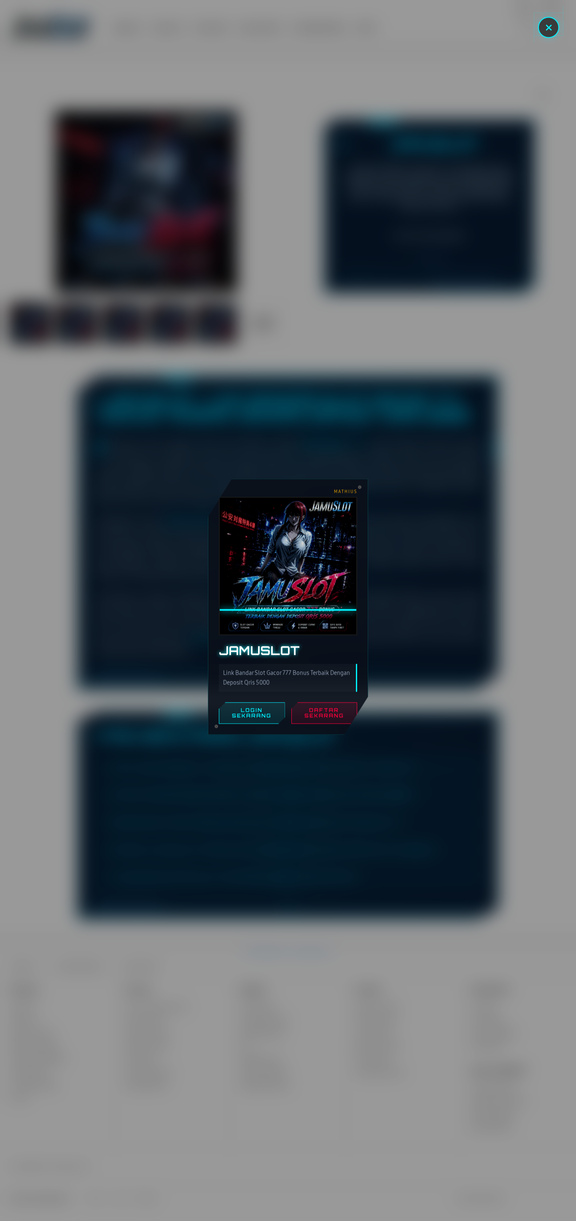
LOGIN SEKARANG (252, 714)
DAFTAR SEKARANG (324, 714)
